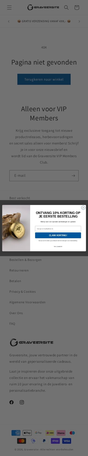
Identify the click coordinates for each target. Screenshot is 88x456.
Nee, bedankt (58, 246)
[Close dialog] (83, 208)
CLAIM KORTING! (58, 235)
